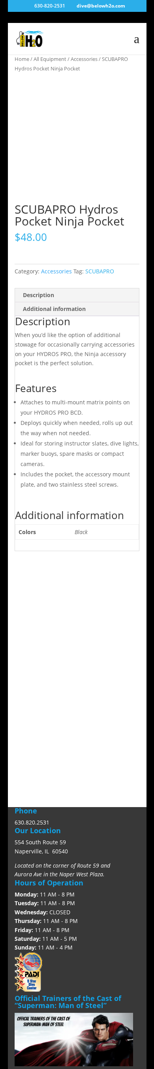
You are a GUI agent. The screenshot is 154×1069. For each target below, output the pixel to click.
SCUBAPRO (99, 271)
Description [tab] (38, 295)
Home (22, 59)
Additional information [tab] (54, 309)
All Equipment (50, 59)
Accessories (84, 59)
